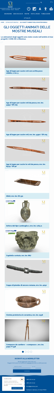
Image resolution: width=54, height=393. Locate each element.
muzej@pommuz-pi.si (32, 386)
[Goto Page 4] (31, 352)
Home (2, 22)
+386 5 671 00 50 (30, 383)
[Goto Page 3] (28, 352)
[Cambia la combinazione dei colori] (34, 9)
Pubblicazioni (45, 13)
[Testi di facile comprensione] (51, 9)
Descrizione (8, 13)
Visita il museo (35, 13)
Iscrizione (27, 371)
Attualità (27, 18)
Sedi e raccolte (18, 13)
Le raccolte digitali (12, 22)
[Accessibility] (45, 9)
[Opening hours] (29, 9)
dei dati (29, 363)
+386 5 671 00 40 (30, 379)
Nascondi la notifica (17, 388)
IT (51, 2)
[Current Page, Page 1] (23, 352)
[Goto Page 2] (26, 352)
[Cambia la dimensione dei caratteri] (40, 9)
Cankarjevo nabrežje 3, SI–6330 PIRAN (36, 390)
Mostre (27, 13)
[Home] (10, 5)
